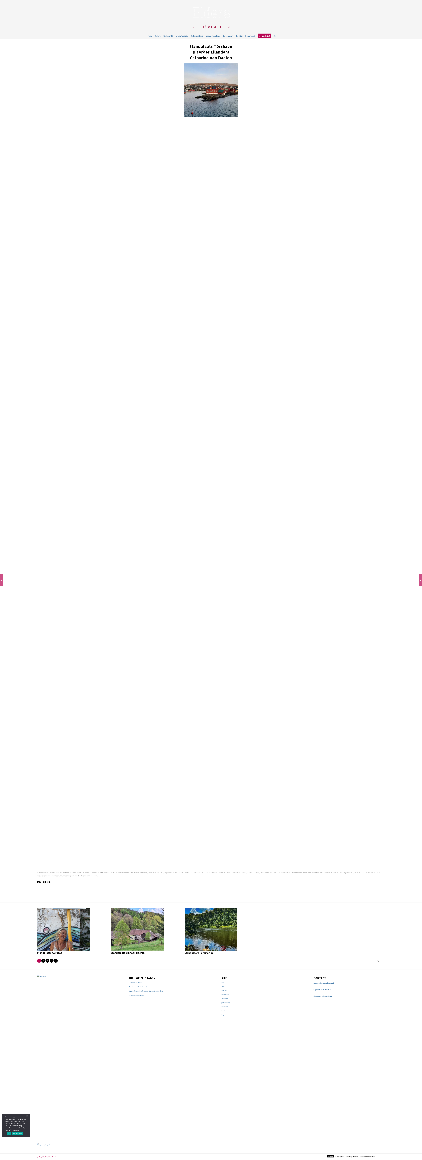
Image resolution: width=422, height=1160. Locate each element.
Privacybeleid (17, 1133)
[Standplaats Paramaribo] (211, 929)
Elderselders (224, 998)
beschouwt (224, 1007)
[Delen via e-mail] (214, 888)
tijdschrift (224, 990)
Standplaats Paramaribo (199, 952)
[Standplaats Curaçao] (63, 929)
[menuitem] (149, 36)
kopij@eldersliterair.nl (322, 990)
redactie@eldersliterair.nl (324, 983)
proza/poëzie (225, 994)
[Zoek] (274, 36)
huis (222, 982)
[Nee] (27, 1116)
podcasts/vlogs (225, 1003)
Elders (223, 986)
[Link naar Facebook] (380, 1156)
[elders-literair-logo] (211, 16)
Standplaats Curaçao (49, 952)
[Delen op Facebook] (208, 888)
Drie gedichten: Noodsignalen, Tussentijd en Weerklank (146, 991)
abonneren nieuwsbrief (323, 996)
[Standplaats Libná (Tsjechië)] (137, 929)
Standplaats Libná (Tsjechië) (128, 952)
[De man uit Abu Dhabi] (1, 580)
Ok (9, 1133)
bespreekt (224, 1015)
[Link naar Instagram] (383, 1156)
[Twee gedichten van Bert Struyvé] (420, 580)
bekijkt (223, 1011)
